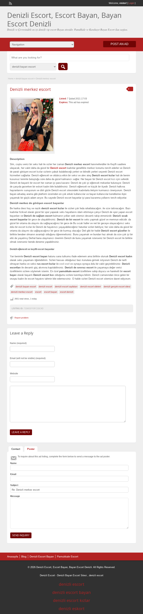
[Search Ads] (63, 66)
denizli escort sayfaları (66, 286)
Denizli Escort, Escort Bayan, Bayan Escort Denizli (64, 19)
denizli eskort (72, 608)
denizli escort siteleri (90, 286)
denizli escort (45, 286)
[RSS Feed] (10, 2)
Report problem (21, 318)
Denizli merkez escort (30, 89)
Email (13, 474)
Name (13, 463)
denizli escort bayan (71, 592)
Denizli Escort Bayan (42, 556)
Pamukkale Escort (67, 556)
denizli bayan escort (25, 78)
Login (131, 3)
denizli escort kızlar (71, 600)
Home (10, 78)
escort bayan (50, 292)
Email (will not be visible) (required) (28, 358)
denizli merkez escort (21, 292)
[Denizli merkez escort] (32, 125)
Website (14, 373)
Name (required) (18, 343)
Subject (14, 485)
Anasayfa (12, 556)
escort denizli (66, 292)
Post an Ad (119, 44)
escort (38, 292)
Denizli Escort (47, 575)
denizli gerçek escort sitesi (117, 286)
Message (15, 496)
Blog (23, 556)
